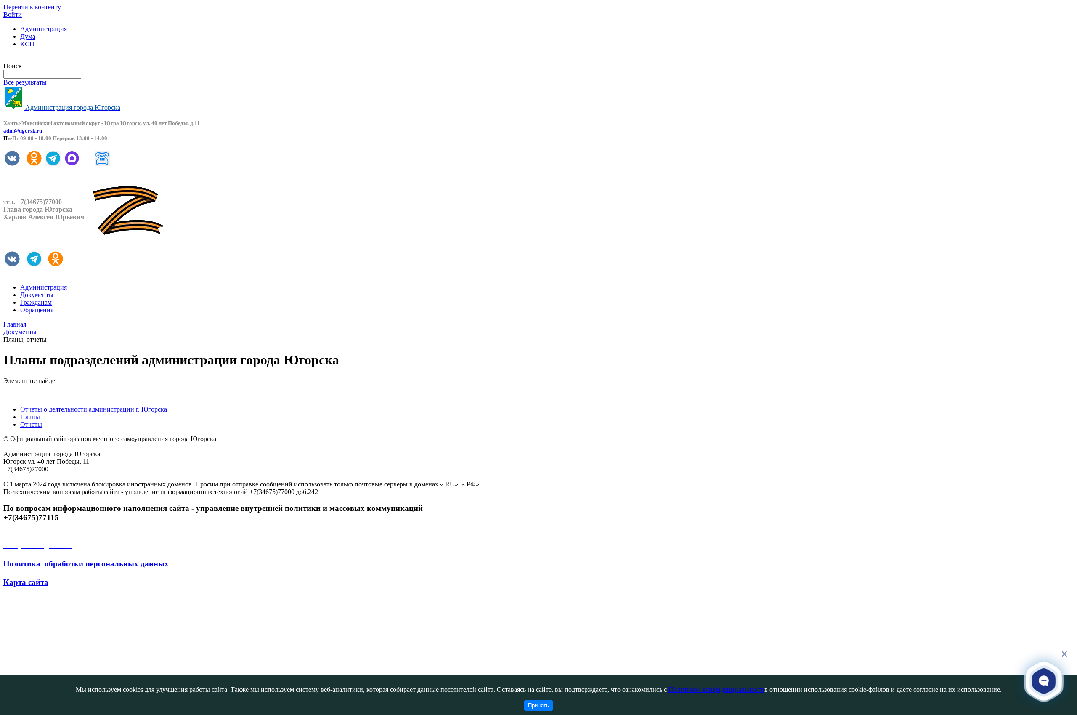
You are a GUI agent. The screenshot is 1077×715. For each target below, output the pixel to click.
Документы (36, 294)
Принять (538, 705)
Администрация (43, 28)
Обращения (36, 310)
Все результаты (25, 82)
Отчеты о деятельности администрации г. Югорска (93, 409)
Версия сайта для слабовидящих (49, 58)
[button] (1044, 680)
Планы (30, 416)
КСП (27, 44)
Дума (27, 36)
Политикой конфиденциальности (716, 689)
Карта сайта (25, 582)
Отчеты (31, 424)
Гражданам (36, 302)
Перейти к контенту (32, 7)
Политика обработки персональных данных (86, 563)
